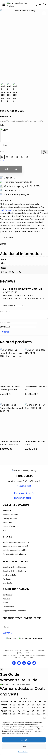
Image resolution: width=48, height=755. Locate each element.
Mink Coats (7, 583)
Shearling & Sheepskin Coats (14, 571)
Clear (2, 161)
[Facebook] (14, 663)
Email (3, 326)
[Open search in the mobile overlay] (35, 5)
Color (2, 125)
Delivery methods (10, 518)
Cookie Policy (22, 752)
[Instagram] (29, 663)
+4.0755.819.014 (24, 486)
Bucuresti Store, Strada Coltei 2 (15, 546)
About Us (6, 599)
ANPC (28, 653)
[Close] (1, 669)
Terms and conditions (12, 650)
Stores (5, 603)
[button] (44, 718)
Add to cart (11, 169)
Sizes (2, 151)
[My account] (39, 4)
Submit (6, 632)
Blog (4, 530)
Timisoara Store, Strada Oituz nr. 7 (17, 554)
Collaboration (8, 607)
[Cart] (44, 4)
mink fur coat (6, 210)
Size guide (44, 152)
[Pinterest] (24, 663)
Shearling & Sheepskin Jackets (15, 567)
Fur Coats (7, 579)
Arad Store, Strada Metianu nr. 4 (16, 542)
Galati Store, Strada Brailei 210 (15, 550)
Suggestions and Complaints (14, 611)
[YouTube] (19, 663)
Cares (3, 244)
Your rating (8, 305)
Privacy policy (29, 650)
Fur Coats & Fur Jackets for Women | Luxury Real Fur (25, 121)
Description (6, 200)
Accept (24, 740)
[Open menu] (3, 4)
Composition (6, 237)
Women (3, 121)
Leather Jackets (9, 575)
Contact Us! (7, 595)
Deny (24, 746)
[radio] (5, 135)
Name (3, 322)
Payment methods (10, 514)
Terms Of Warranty (11, 526)
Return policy (8, 522)
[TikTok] (34, 663)
